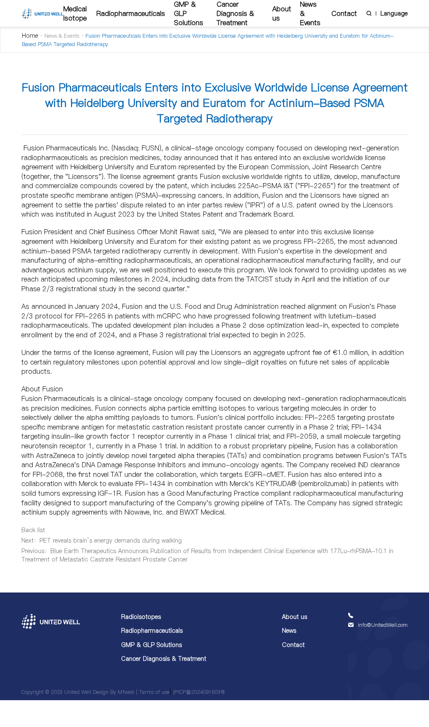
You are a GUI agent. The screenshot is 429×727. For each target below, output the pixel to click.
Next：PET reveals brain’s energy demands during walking (101, 540)
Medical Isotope (75, 13)
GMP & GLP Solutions (151, 645)
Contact (344, 13)
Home (30, 35)
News (289, 630)
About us (281, 13)
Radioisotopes (141, 617)
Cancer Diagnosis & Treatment (163, 659)
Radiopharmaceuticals (130, 13)
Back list (33, 530)
